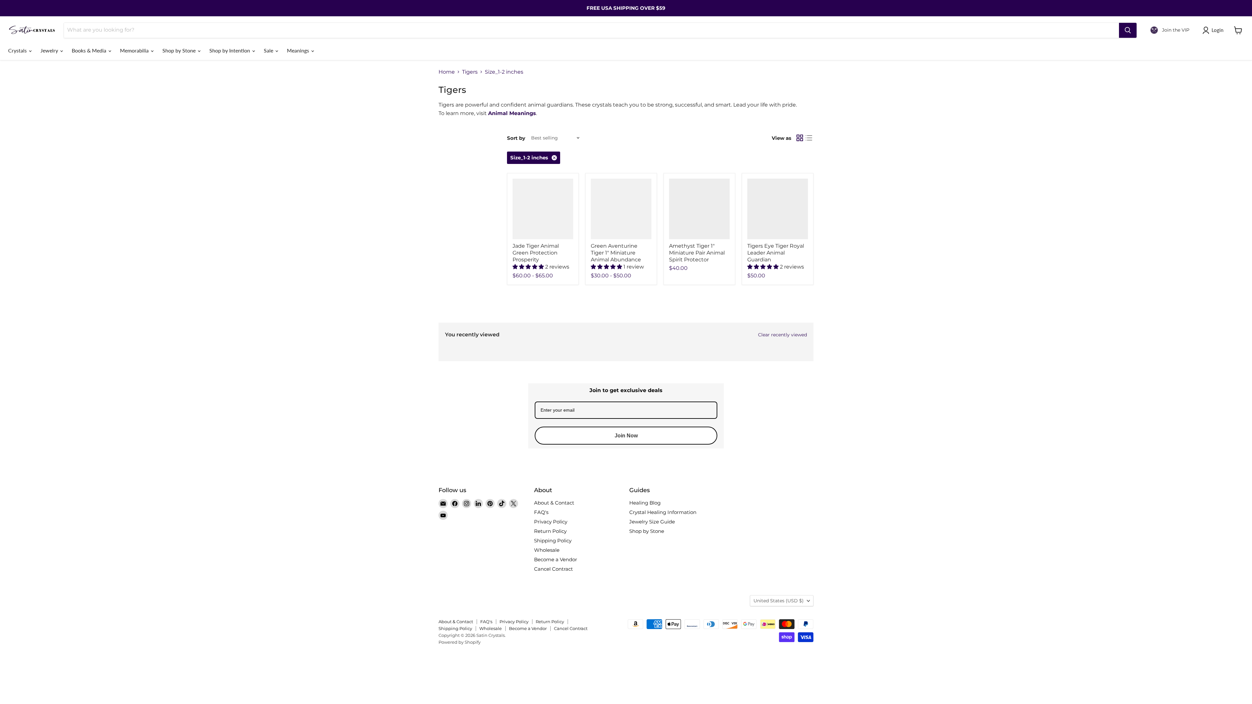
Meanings (298, 50)
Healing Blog (645, 503)
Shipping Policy (553, 540)
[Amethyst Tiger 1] (699, 209)
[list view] (808, 137)
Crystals (18, 50)
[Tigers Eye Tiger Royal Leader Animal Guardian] (777, 209)
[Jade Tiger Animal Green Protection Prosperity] (543, 209)
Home (447, 72)
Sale (269, 50)
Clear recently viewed (782, 334)
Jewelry (49, 50)
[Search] (1128, 30)
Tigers (470, 72)
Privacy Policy (550, 522)
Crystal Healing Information (662, 512)
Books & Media (90, 50)
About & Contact (554, 503)
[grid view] (799, 137)
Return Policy (550, 531)
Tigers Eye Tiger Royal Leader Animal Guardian (775, 253)
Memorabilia (135, 50)
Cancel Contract (553, 569)
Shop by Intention (230, 50)
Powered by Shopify (460, 642)
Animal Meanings (512, 113)
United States (778, 601)
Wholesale (546, 550)
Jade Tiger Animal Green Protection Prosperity (536, 253)
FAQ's (541, 512)
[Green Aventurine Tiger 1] (621, 209)
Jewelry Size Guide (652, 522)
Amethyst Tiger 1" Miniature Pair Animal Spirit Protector (697, 253)
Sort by (516, 138)
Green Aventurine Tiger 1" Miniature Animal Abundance (616, 253)
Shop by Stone (179, 50)
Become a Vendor (555, 559)
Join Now (626, 435)
